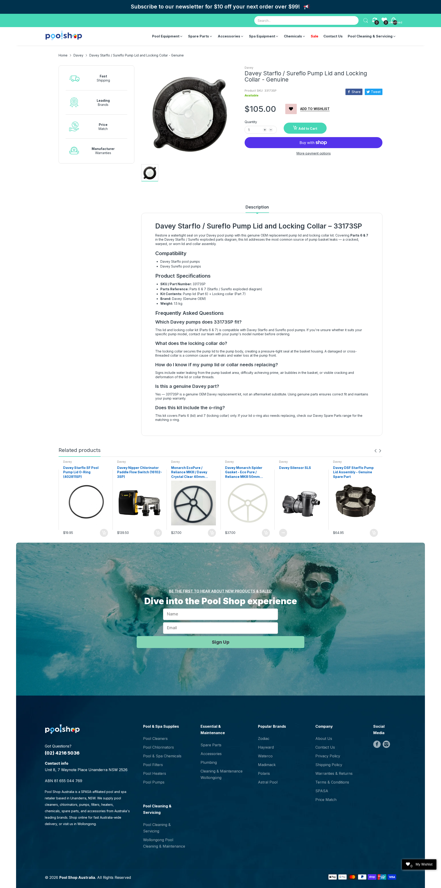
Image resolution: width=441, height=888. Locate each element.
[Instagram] (386, 744)
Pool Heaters (154, 773)
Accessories (211, 753)
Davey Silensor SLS (295, 468)
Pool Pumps (153, 782)
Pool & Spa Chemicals (162, 756)
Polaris (264, 773)
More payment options (314, 153)
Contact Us (325, 747)
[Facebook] (377, 744)
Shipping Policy (328, 764)
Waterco (265, 756)
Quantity (251, 122)
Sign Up (220, 642)
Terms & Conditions (332, 782)
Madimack (267, 764)
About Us (323, 738)
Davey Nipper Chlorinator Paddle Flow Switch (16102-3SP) (139, 472)
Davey (249, 67)
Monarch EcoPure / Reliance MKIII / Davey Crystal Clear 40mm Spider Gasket (189, 472)
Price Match (325, 799)
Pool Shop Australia (77, 877)
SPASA (321, 791)
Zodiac (263, 738)
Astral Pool (267, 782)
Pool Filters (153, 764)
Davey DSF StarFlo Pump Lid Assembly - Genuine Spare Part (353, 472)
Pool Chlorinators (158, 747)
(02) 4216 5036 (62, 753)
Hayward (266, 747)
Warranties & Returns (334, 773)
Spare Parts (211, 745)
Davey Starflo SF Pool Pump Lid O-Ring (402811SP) (81, 472)
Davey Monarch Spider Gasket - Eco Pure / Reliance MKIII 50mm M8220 (243, 472)
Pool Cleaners (155, 738)
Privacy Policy (327, 756)
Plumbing (209, 762)
